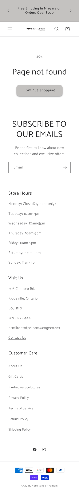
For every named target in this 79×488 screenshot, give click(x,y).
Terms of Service (20, 408)
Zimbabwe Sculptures (24, 387)
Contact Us (17, 338)
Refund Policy (18, 419)
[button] (9, 29)
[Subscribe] (65, 167)
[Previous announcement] (8, 10)
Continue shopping (39, 90)
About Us (15, 366)
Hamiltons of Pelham (45, 486)
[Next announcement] (70, 10)
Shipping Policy (19, 429)
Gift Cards (15, 376)
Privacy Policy (18, 398)
